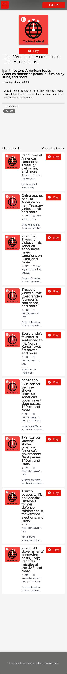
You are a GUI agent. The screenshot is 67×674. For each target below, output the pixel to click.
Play (36, 51)
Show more (12, 106)
